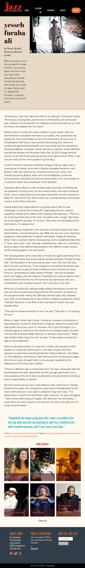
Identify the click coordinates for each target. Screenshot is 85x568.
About (27, 10)
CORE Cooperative (17, 545)
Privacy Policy (50, 566)
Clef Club (48, 433)
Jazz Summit (15, 542)
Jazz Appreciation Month (29, 436)
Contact (63, 10)
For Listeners (15, 537)
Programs (50, 10)
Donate (76, 10)
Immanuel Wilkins (58, 433)
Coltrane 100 (38, 10)
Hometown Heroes (18, 433)
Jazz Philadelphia (13, 7)
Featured (34, 433)
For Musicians (15, 540)
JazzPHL (16, 436)
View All (43, 520)
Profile (28, 433)
